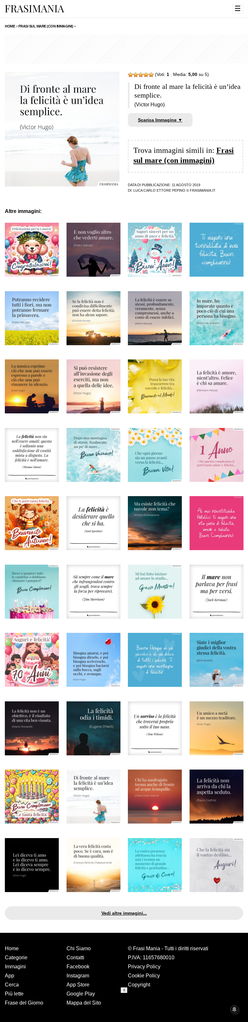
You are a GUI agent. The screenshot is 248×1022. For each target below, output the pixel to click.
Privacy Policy (144, 966)
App (9, 975)
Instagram (78, 975)
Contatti (75, 957)
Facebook (78, 966)
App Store (78, 984)
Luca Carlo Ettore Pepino (159, 190)
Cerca (12, 984)
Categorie (16, 957)
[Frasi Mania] (34, 8)
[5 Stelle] (151, 74)
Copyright (139, 984)
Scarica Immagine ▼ (160, 119)
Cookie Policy (144, 975)
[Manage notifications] (234, 1009)
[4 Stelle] (146, 74)
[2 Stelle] (135, 74)
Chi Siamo (79, 948)
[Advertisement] (124, 1007)
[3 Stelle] (140, 74)
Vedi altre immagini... (124, 913)
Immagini (15, 966)
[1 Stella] (130, 74)
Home (12, 948)
